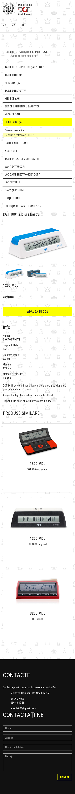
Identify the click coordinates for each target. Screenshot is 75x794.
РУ (4, 25)
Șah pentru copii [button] (15, 166)
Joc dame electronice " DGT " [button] (22, 174)
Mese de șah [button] (12, 98)
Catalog (10, 51)
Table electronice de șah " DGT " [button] (24, 67)
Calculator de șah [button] (16, 143)
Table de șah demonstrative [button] (22, 158)
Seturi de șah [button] (13, 82)
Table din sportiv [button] (15, 90)
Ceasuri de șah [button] (14, 122)
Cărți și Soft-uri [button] (14, 190)
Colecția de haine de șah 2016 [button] (23, 206)
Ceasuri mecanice (14, 130)
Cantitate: (8, 296)
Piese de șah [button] (12, 114)
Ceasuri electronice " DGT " (34, 51)
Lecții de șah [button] (12, 198)
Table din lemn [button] (13, 75)
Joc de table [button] (12, 182)
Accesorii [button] (11, 151)
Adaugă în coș (37, 311)
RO (13, 25)
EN (22, 25)
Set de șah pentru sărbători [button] (22, 106)
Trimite (64, 777)
